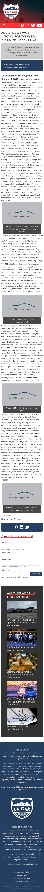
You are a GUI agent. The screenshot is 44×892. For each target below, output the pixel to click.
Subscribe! (36, 574)
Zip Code (6, 570)
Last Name (6, 560)
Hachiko (30, 238)
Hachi (33, 235)
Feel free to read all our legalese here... (22, 864)
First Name (6, 553)
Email (4, 542)
